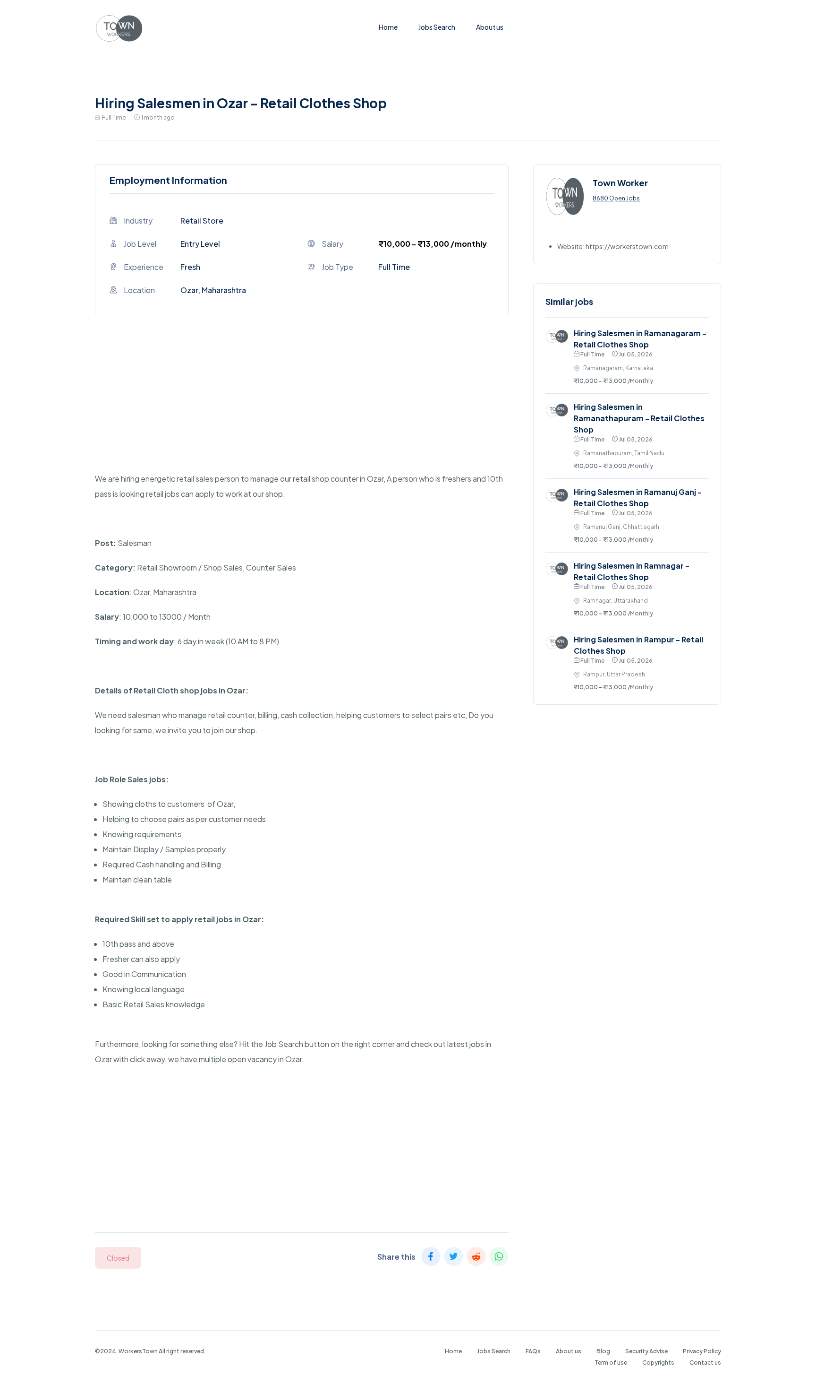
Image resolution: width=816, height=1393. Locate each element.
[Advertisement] (302, 405)
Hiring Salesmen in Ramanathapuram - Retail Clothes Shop (639, 418)
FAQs (533, 1351)
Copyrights (658, 1362)
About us (489, 27)
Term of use (611, 1362)
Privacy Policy (702, 1351)
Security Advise (646, 1351)
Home (388, 27)
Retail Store (201, 220)
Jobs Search (436, 27)
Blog (603, 1351)
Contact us (705, 1362)
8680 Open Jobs (616, 198)
